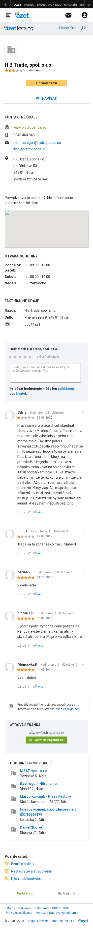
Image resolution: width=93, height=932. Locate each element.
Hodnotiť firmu (46, 83)
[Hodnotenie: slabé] (27, 418)
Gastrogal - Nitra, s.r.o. (39, 784)
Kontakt (40, 912)
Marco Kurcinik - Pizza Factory (45, 796)
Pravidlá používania (19, 912)
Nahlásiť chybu (68, 893)
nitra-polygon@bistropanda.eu (37, 143)
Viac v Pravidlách (68, 709)
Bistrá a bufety (22, 864)
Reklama (24, 908)
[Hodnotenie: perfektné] (27, 578)
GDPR (56, 908)
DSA (66, 908)
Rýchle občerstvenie (27, 879)
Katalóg (10, 908)
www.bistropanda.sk (49, 740)
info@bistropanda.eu (29, 149)
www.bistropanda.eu (30, 127)
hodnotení (31, 70)
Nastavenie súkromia (63, 912)
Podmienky (41, 908)
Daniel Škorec (31, 827)
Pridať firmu (25, 893)
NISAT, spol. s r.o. (34, 771)
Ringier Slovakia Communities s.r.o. (51, 921)
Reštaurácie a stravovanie (31, 871)
